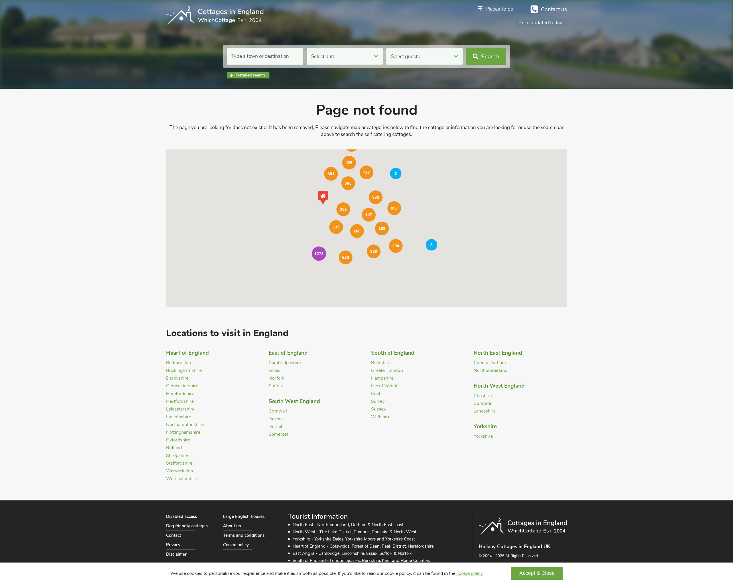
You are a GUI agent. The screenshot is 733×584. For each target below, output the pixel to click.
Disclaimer (176, 554)
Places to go (499, 8)
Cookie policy (236, 545)
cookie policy (469, 573)
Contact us (554, 9)
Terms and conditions (244, 535)
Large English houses (244, 516)
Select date (323, 56)
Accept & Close (537, 573)
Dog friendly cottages (187, 526)
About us (232, 526)
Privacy (173, 545)
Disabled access (181, 516)
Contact (173, 535)
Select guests (405, 56)
